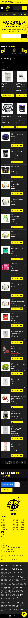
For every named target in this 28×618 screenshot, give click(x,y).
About (3, 534)
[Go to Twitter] (14, 514)
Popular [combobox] (13, 59)
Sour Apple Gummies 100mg (18, 365)
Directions (4, 541)
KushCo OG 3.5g (15, 413)
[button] (11, 2)
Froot (12, 443)
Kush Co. (13, 149)
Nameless (3, 115)
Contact (3, 538)
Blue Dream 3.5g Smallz (17, 168)
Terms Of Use (13, 559)
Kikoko (12, 246)
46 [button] (22, 462)
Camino (12, 394)
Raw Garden (4, 83)
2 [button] (8, 462)
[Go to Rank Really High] (14, 616)
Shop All (5, 14)
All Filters (6, 58)
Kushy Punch (14, 263)
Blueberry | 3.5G (15, 348)
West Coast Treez (15, 166)
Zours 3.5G (19, 116)
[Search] (24, 8)
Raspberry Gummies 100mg (18, 301)
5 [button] (16, 462)
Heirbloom (13, 346)
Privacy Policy (5, 559)
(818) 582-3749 (6, 546)
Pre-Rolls (23, 14)
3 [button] (11, 462)
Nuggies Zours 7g (6, 116)
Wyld (12, 133)
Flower (14, 14)
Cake (12, 330)
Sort (12, 57)
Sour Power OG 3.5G (16, 151)
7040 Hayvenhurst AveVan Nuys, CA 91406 (8, 550)
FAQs (2, 536)
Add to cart (8, 95)
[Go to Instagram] (12, 514)
